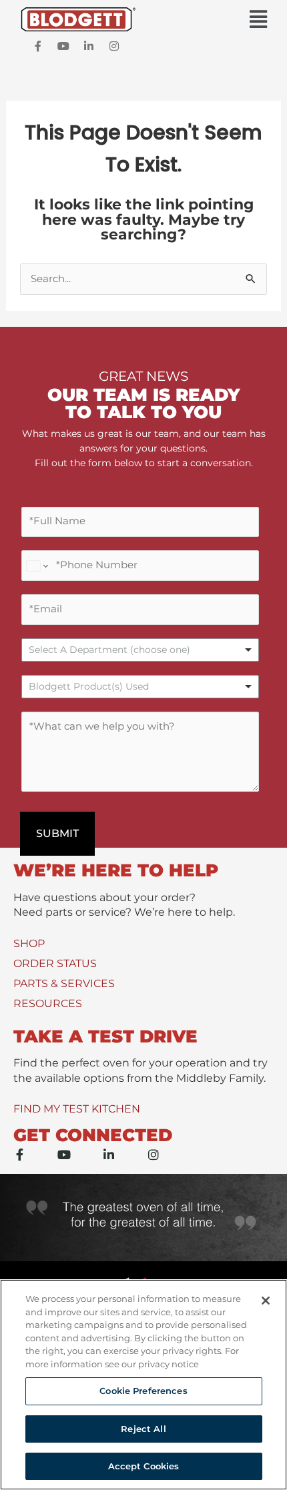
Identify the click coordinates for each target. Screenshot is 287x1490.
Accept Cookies (144, 1466)
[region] (143, 1384)
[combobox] (140, 686)
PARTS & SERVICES (64, 983)
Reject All (143, 1428)
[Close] (265, 1300)
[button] (143, 19)
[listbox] (140, 650)
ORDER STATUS (55, 963)
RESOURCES (47, 1003)
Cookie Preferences (143, 1390)
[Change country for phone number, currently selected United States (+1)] (36, 565)
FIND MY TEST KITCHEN (76, 1108)
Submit (57, 833)
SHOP (29, 943)
